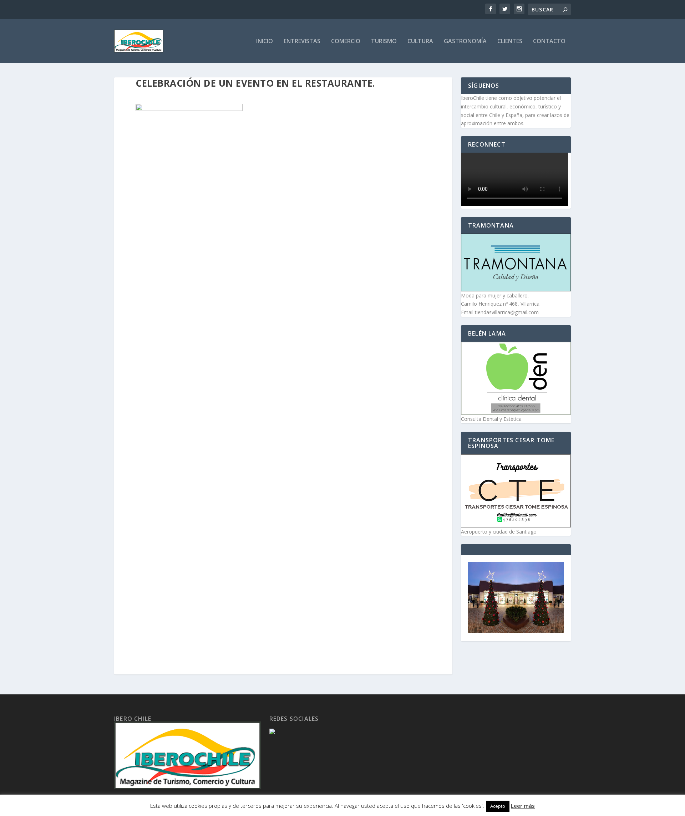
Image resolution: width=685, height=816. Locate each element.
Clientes (509, 41)
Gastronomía (465, 41)
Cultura (420, 41)
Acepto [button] (497, 806)
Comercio (345, 41)
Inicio (264, 41)
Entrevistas (302, 41)
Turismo (384, 41)
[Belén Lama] (516, 378)
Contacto (549, 41)
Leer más (523, 805)
